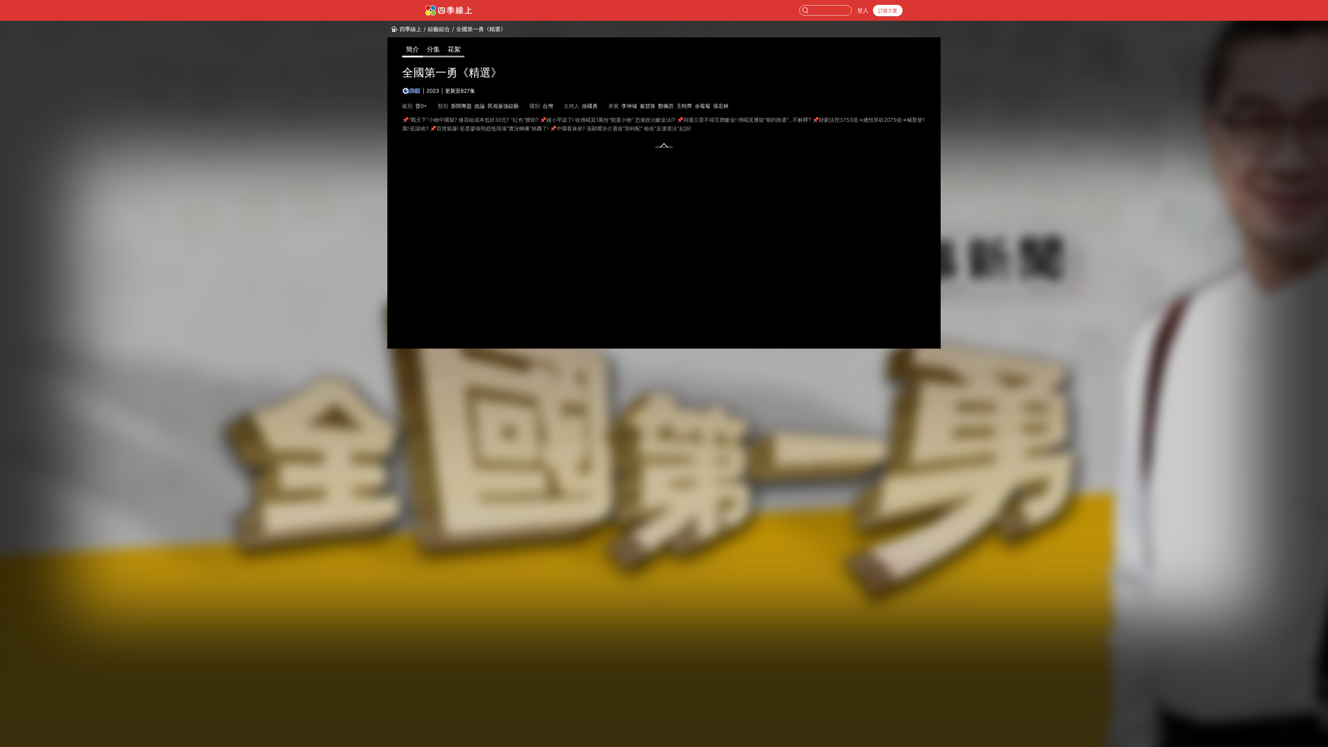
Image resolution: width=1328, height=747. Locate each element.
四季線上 (410, 29)
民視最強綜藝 (503, 106)
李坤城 (629, 106)
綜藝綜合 (439, 29)
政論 (479, 106)
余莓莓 (702, 106)
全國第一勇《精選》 (481, 29)
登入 (862, 10)
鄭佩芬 (666, 106)
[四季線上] (448, 10)
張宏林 (721, 106)
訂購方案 (887, 10)
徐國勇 (590, 106)
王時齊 (684, 106)
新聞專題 (461, 106)
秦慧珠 (647, 106)
